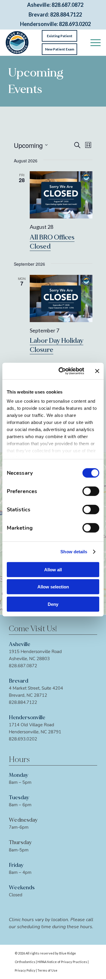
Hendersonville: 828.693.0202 (55, 24)
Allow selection (53, 586)
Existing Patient (59, 36)
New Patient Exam (59, 49)
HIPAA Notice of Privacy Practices (62, 962)
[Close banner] (97, 371)
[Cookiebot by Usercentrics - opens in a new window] (62, 371)
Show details (73, 551)
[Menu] (93, 42)
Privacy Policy (25, 970)
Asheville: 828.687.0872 (55, 5)
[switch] (90, 491)
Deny (53, 603)
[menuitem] (93, 42)
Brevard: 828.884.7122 (55, 15)
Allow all (53, 569)
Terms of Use (47, 970)
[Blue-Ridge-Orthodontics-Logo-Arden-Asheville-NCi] (17, 42)
